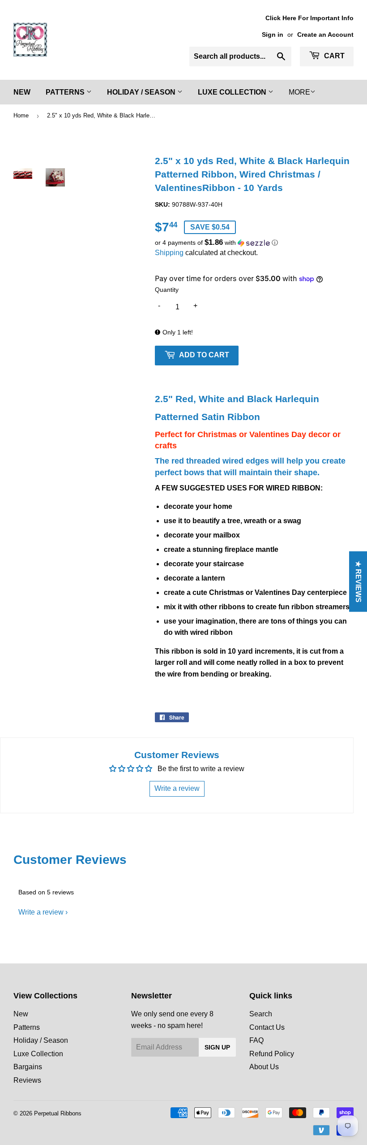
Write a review (41, 912)
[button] (254, 243)
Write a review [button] (177, 788)
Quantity (167, 289)
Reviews (27, 1080)
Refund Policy (271, 1054)
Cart (333, 56)
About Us (264, 1067)
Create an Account (325, 34)
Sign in (272, 34)
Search (260, 1014)
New (21, 92)
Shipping (169, 252)
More (299, 92)
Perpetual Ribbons (57, 1113)
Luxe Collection (233, 92)
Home (21, 115)
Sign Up (217, 1047)
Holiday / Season (142, 92)
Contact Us (267, 1027)
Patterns (66, 92)
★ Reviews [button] (358, 582)
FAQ (256, 1040)
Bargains (27, 1067)
